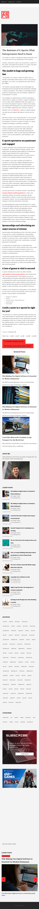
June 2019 (10, 689)
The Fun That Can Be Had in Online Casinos (17, 346)
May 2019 (16, 689)
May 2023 (33, 639)
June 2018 (24, 698)
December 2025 (6, 626)
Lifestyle (11, 722)
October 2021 (5, 662)
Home (34, 717)
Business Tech (5, 717)
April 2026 (11, 621)
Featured (16, 717)
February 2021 (24, 666)
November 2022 (6, 648)
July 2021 (27, 662)
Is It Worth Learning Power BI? (14, 341)
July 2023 (28, 639)
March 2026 (17, 621)
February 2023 (12, 644)
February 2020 (12, 680)
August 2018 (12, 698)
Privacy (19, 2)
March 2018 (11, 702)
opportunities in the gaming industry (13, 274)
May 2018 (30, 698)
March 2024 (17, 635)
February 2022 (5, 657)
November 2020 (14, 671)
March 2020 (5, 680)
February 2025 (32, 626)
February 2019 (5, 693)
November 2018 (29, 693)
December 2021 (21, 657)
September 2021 (13, 662)
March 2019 (28, 689)
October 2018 (5, 698)
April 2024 (11, 635)
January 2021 (31, 666)
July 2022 (5, 653)
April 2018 (5, 702)
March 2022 (29, 653)
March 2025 (25, 626)
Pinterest (33, 336)
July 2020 (11, 675)
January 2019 (13, 693)
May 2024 (5, 635)
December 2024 (6, 630)
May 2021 (4, 666)
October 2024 (13, 630)
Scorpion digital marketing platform (13, 193)
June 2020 (18, 675)
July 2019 (4, 689)
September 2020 (29, 671)
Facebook (16, 336)
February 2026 (24, 621)
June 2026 (5, 621)
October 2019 (13, 684)
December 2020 (6, 671)
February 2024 (24, 635)
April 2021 (10, 666)
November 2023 (6, 639)
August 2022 (29, 648)
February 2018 (18, 702)
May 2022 (16, 653)
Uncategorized (30, 722)
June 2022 (11, 653)
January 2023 (19, 644)
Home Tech (5, 722)
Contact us (11, 2)
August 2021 (20, 662)
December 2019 (28, 680)
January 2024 (31, 635)
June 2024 (33, 630)
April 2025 (19, 626)
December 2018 (21, 693)
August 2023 (21, 639)
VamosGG (16, 110)
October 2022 (13, 648)
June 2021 (33, 662)
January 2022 (13, 657)
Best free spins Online (9, 844)
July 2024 (27, 630)
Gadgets (21, 717)
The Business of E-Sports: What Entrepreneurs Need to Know (18, 52)
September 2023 (14, 639)
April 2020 (29, 675)
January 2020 (19, 680)
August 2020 (5, 675)
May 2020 (23, 675)
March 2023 (5, 644)
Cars (11, 717)
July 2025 (13, 626)
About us (4, 2)
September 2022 (21, 648)
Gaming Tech (12, 332)
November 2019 (6, 684)
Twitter (11, 336)
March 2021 (17, 666)
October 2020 (21, 671)
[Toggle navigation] (2, 5)
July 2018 (18, 698)
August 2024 (20, 630)
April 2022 (22, 653)
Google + (22, 336)
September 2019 (21, 684)
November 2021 (29, 657)
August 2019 (28, 684)
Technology (22, 722)
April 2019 (22, 689)
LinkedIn (27, 336)
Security (16, 722)
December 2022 (27, 644)
